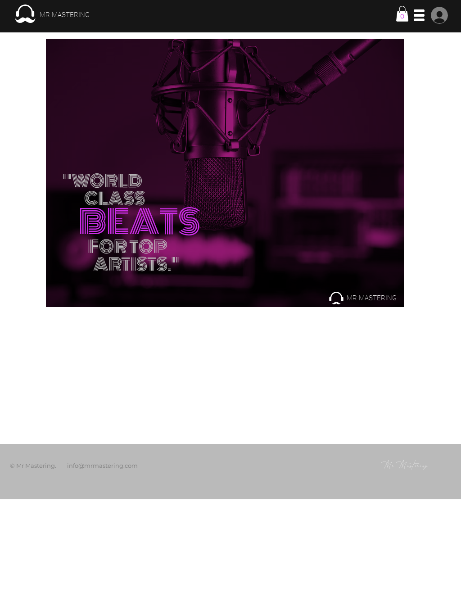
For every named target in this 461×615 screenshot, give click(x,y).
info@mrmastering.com (102, 465)
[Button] (51, 14)
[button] (402, 14)
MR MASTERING (372, 298)
